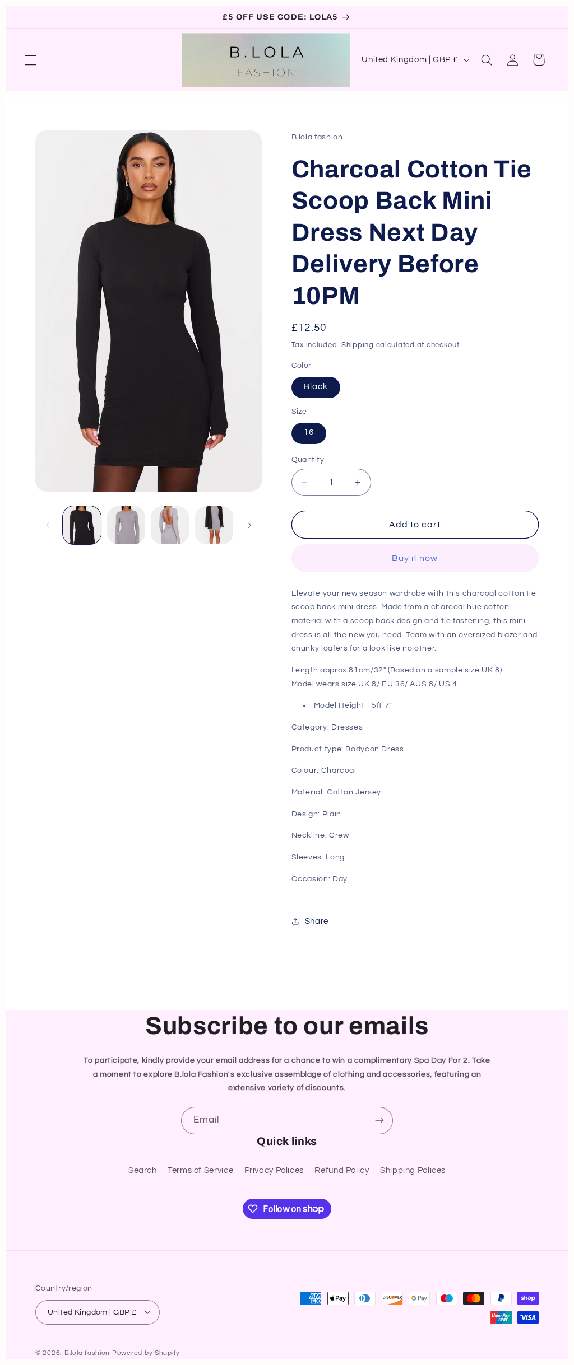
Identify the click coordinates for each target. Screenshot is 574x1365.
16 (309, 432)
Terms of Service (200, 1170)
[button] (31, 60)
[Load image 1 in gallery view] (82, 525)
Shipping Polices (413, 1170)
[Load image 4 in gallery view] (214, 525)
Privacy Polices (274, 1170)
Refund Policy (341, 1170)
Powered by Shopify (146, 1353)
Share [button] (316, 921)
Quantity (307, 460)
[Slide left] (47, 525)
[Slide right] (249, 525)
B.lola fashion (88, 1353)
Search (142, 1170)
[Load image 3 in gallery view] (170, 525)
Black (316, 386)
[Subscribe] (379, 1120)
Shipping (357, 345)
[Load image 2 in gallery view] (126, 525)
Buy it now (415, 558)
